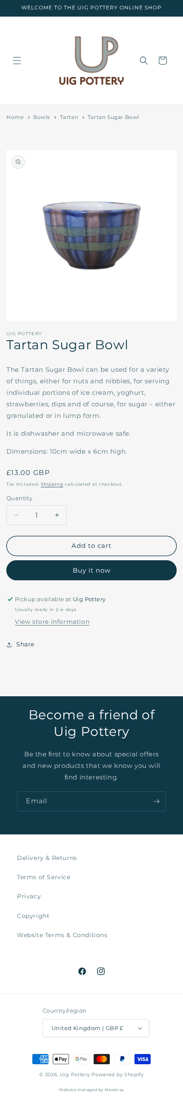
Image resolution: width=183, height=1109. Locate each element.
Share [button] (25, 644)
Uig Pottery (75, 1074)
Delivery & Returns (47, 858)
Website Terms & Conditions (62, 935)
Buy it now (92, 570)
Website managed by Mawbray (91, 1089)
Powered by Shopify (118, 1074)
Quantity (19, 498)
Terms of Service (44, 877)
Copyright (33, 916)
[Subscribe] (156, 801)
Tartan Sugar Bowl (113, 117)
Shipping (52, 484)
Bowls (41, 117)
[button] (17, 60)
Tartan (69, 117)
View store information (52, 621)
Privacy (29, 896)
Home (14, 117)
